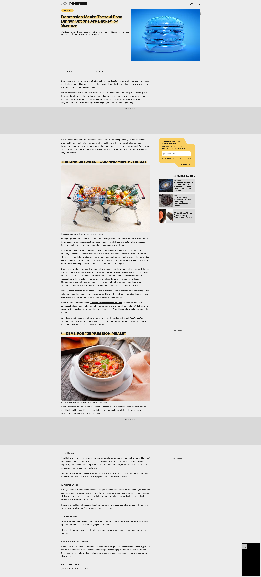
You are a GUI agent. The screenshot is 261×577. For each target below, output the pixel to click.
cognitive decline (124, 272)
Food (82, 568)
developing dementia (105, 272)
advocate (65, 306)
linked (100, 285)
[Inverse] (77, 3)
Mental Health (68, 568)
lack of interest (80, 84)
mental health (125, 149)
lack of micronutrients (88, 279)
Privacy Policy (180, 160)
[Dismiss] (257, 545)
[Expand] (244, 545)
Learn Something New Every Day (172, 142)
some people (138, 81)
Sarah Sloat (69, 71)
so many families (129, 260)
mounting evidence (94, 242)
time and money (74, 263)
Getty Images (200, 12)
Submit (185, 164)
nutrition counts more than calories (106, 302)
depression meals (90, 93)
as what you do (127, 238)
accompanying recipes (124, 505)
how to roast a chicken (132, 546)
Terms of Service (168, 160)
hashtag (99, 99)
